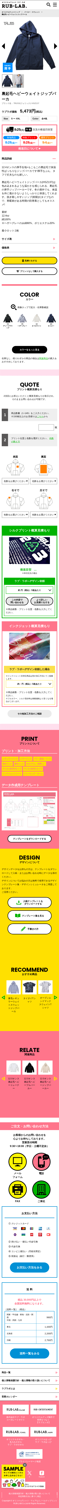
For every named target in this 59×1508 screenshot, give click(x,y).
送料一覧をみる (29, 1353)
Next (55, 46)
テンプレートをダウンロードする (29, 839)
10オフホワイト (36, 325)
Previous (3, 46)
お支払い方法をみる (29, 1267)
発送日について (28, 148)
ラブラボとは (8, 1388)
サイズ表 (7, 239)
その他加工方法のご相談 (29, 713)
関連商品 (43, 358)
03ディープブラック (8, 326)
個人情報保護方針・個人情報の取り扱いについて (26, 1380)
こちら (40, 416)
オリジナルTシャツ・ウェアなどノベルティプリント (35, 1501)
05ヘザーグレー (22, 325)
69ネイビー (51, 325)
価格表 (5, 247)
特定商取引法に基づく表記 (29, 1496)
